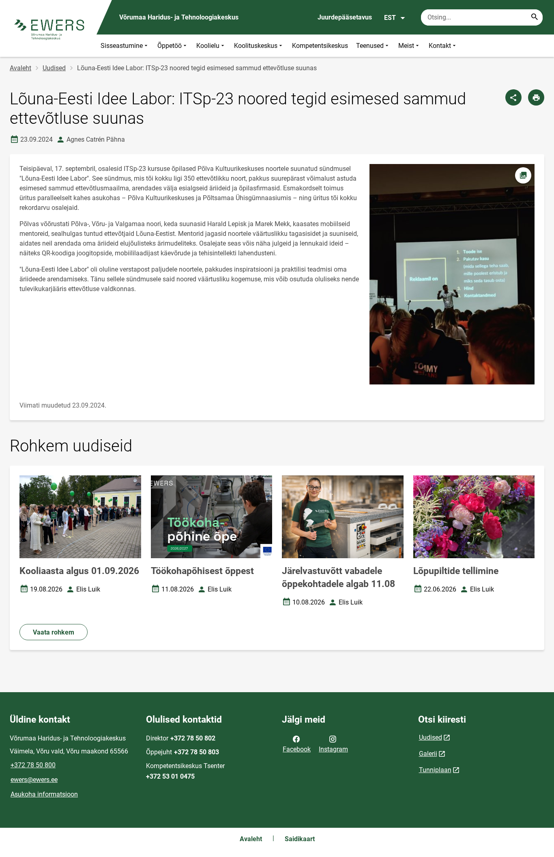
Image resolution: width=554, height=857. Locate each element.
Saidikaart (300, 839)
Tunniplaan (435, 770)
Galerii (428, 754)
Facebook (297, 749)
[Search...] (534, 17)
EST (390, 18)
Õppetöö (169, 46)
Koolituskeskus (255, 46)
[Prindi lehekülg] (536, 97)
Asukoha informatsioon (44, 794)
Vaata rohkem (53, 632)
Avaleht (20, 68)
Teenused (370, 46)
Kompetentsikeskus (320, 46)
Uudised (54, 68)
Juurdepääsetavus (345, 17)
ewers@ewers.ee (34, 780)
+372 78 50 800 (33, 765)
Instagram (333, 749)
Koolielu (207, 46)
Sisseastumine (122, 46)
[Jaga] (513, 97)
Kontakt (440, 46)
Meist (406, 46)
